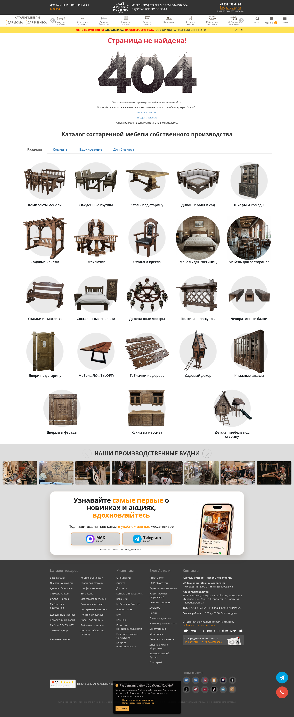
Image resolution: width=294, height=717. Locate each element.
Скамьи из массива (92, 604)
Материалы (156, 634)
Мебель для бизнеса (128, 604)
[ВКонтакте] (186, 680)
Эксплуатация (158, 628)
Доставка (121, 588)
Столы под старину (92, 583)
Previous (52, 20)
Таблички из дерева (92, 625)
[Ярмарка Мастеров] (232, 689)
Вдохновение (90, 149)
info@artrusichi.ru (147, 117)
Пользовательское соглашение (138, 702)
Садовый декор (59, 630)
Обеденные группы (61, 583)
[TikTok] (214, 689)
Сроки (153, 613)
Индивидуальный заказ (163, 623)
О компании (123, 577)
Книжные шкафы (60, 639)
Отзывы (121, 620)
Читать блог (157, 577)
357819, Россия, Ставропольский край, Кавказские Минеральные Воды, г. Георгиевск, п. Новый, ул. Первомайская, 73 (212, 599)
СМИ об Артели (159, 583)
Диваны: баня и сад (61, 588)
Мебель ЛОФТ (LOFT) (62, 625)
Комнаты (60, 149)
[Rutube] (223, 680)
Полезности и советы (162, 639)
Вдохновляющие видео (163, 588)
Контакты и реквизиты (129, 593)
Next (241, 20)
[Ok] (214, 680)
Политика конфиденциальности (138, 699)
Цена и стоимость (160, 602)
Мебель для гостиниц (93, 598)
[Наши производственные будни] (20, 473)
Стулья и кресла (59, 598)
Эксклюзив (87, 593)
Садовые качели (59, 593)
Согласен (122, 708)
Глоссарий (156, 662)
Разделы (34, 149)
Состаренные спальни (94, 609)
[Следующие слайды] (206, 453)
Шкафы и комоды (91, 588)
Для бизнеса (37, 22)
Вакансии (122, 598)
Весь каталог (57, 577)
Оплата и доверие (160, 618)
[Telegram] (223, 689)
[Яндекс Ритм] (186, 689)
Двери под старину (92, 620)
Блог (119, 614)
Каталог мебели (27, 17)
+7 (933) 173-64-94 (199, 607)
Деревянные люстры (62, 614)
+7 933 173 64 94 (230, 4)
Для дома (15, 22)
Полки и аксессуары (92, 614)
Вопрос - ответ (125, 609)
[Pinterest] (195, 689)
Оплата (120, 583)
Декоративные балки (62, 620)
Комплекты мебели (92, 577)
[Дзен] (232, 680)
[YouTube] (205, 689)
